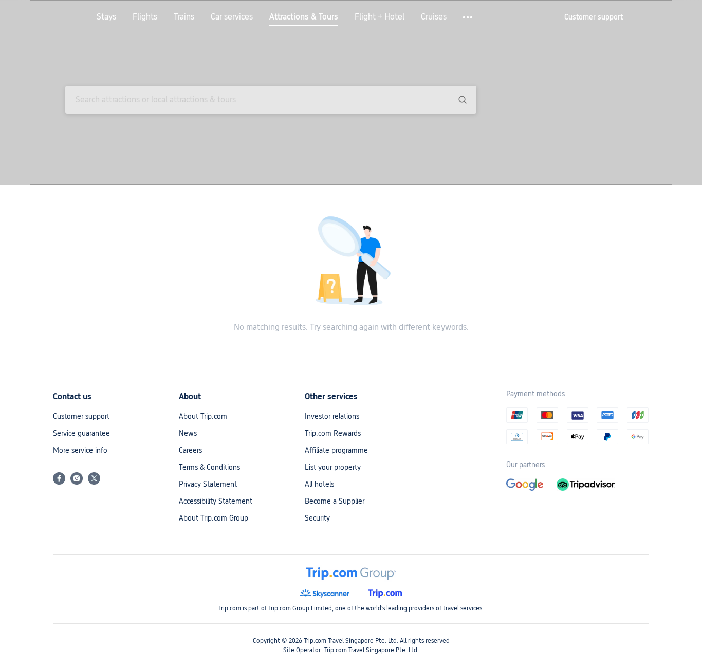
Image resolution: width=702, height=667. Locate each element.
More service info (80, 450)
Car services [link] (232, 17)
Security (317, 518)
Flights (145, 17)
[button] (468, 17)
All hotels (319, 484)
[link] (593, 17)
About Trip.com (203, 416)
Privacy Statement (208, 484)
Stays (106, 17)
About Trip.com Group (213, 518)
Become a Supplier (334, 501)
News (188, 433)
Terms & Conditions (209, 467)
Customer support (81, 416)
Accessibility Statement (215, 501)
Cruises (434, 17)
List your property (333, 467)
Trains (184, 17)
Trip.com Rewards (333, 433)
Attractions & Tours (303, 17)
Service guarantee (81, 433)
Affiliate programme (336, 450)
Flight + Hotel (379, 17)
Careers (190, 450)
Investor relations (332, 416)
